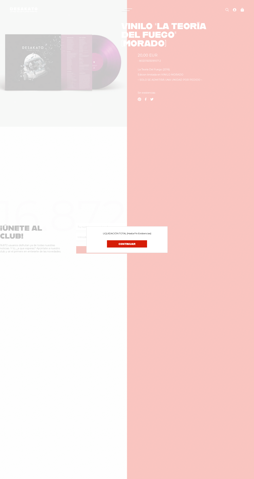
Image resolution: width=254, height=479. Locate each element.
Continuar (127, 244)
